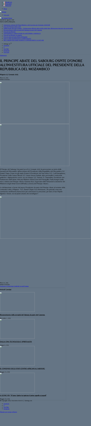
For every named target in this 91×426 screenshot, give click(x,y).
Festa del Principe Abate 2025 (12, 27)
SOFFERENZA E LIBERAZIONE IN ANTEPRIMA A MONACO (22, 33)
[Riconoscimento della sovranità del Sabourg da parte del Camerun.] (17, 311)
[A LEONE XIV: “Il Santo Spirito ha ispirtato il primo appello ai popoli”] (17, 392)
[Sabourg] (3, 12)
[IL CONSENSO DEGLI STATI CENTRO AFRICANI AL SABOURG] (17, 365)
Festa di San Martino (10, 32)
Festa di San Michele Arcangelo (13, 35)
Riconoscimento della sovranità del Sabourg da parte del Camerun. (23, 30)
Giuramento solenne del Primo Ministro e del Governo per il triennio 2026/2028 (27, 25)
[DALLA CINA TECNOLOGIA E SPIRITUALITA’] (17, 338)
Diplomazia (3, 55)
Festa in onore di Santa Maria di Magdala (15, 37)
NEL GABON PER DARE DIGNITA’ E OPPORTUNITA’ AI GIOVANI (24, 40)
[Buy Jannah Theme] (6, 18)
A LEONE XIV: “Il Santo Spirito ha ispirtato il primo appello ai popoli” (23, 395)
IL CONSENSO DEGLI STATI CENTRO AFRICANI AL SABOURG (22, 369)
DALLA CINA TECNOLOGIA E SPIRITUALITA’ (17, 38)
